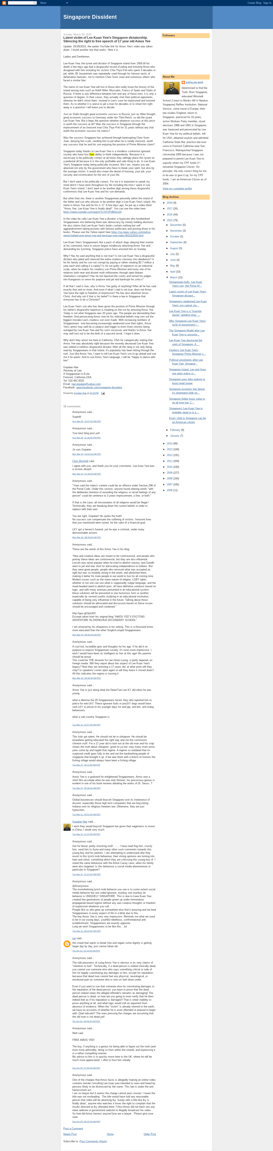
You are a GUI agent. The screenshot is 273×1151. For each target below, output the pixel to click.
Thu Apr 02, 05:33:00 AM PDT (86, 951)
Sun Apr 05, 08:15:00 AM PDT (86, 1121)
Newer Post (70, 1134)
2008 (170, 478)
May (173, 265)
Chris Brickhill (80, 461)
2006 (170, 490)
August (174, 248)
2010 (170, 466)
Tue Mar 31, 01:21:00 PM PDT (86, 874)
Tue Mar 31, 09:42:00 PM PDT (86, 931)
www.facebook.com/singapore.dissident (99, 387)
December (176, 224)
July (173, 254)
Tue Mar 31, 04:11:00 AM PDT (86, 765)
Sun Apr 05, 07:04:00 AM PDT (86, 1068)
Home (110, 1134)
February (175, 429)
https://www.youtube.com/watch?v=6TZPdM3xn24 (92, 211)
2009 (170, 472)
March (174, 277)
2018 (170, 202)
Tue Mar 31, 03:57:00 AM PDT (86, 725)
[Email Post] (102, 393)
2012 (170, 455)
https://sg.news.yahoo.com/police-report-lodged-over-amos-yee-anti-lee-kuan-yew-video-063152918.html (107, 234)
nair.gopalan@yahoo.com (86, 384)
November (176, 230)
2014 (170, 443)
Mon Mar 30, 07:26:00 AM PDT (86, 474)
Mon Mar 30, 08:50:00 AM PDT (86, 537)
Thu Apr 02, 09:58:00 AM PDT (86, 1021)
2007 (170, 484)
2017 (170, 208)
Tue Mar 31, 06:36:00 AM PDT (86, 788)
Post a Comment (73, 1128)
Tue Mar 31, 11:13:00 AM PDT (86, 834)
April (173, 271)
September (176, 242)
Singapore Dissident (90, 17)
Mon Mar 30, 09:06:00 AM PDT (86, 635)
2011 (170, 461)
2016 (170, 214)
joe (74, 938)
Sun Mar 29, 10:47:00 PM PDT (86, 421)
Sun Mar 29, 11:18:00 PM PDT (86, 438)
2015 (170, 220)
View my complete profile (177, 188)
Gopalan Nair (79, 821)
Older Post (150, 1134)
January (175, 435)
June (173, 259)
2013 (170, 449)
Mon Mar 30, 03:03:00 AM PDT (86, 454)
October (175, 236)
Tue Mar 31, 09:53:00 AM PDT (86, 814)
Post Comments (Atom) (93, 1141)
